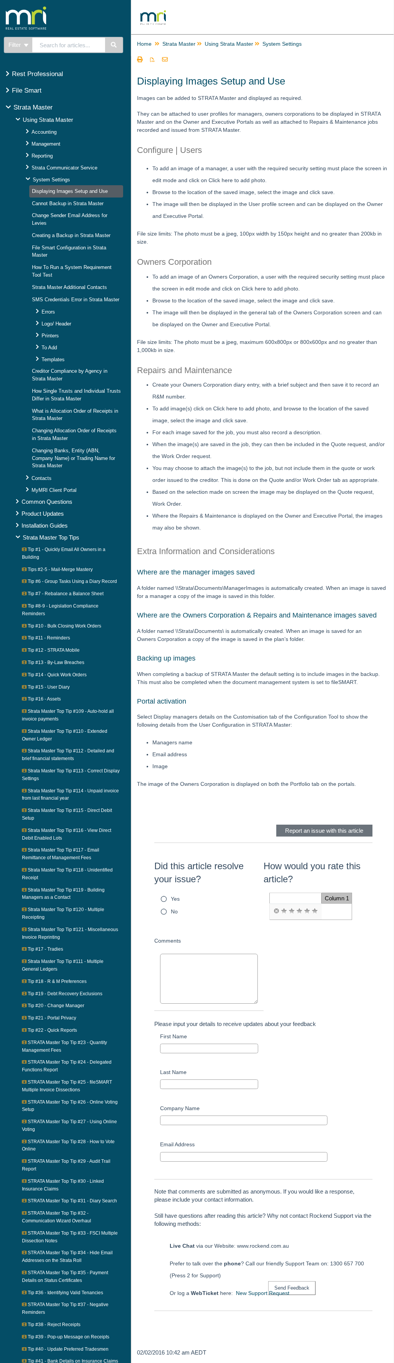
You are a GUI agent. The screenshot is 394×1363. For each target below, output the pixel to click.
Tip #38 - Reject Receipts (53, 1324)
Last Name (173, 1072)
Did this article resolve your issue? (199, 872)
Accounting (44, 132)
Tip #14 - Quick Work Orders (57, 674)
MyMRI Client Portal (54, 490)
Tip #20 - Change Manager (55, 1005)
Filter (15, 45)
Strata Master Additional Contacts (69, 287)
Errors (48, 312)
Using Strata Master (48, 119)
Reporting (42, 156)
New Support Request (262, 1293)
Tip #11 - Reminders (48, 638)
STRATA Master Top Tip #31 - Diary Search (72, 1201)
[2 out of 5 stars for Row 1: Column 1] (292, 911)
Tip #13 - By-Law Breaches (55, 662)
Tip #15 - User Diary (48, 687)
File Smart (27, 90)
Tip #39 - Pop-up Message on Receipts (68, 1337)
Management (46, 144)
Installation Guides (45, 525)
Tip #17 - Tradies (45, 949)
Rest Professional (37, 74)
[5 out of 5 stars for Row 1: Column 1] (315, 911)
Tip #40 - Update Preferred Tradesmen (68, 1349)
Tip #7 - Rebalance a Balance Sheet (65, 593)
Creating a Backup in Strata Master (71, 235)
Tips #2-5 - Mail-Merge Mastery (60, 569)
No (174, 911)
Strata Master (33, 107)
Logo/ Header (56, 324)
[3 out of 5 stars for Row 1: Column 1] (299, 911)
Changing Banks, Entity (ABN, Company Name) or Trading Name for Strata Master (73, 458)
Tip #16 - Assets (44, 699)
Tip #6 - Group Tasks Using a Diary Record (72, 581)
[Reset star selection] (276, 911)
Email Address (177, 1144)
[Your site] (55, 9)
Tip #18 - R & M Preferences (57, 981)
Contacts (42, 478)
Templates (53, 359)
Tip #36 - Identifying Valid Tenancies (65, 1292)
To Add (49, 347)
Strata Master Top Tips (51, 537)
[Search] (114, 45)
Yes (175, 899)
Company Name (180, 1108)
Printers (50, 336)
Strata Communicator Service (64, 168)
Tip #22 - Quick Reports (52, 1030)
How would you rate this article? (312, 872)
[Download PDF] (152, 59)
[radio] (276, 911)
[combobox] (68, 45)
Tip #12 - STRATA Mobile (53, 650)
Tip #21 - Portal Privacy (51, 1018)
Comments (167, 941)
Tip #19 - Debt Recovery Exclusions (64, 993)
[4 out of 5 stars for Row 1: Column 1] (307, 911)
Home (144, 44)
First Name (173, 1036)
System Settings (51, 180)
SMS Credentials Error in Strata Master (75, 299)
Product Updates (43, 513)
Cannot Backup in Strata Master (68, 203)
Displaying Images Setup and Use (70, 191)
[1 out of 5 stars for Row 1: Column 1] (284, 911)
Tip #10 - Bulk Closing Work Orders (64, 626)
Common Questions (47, 501)
